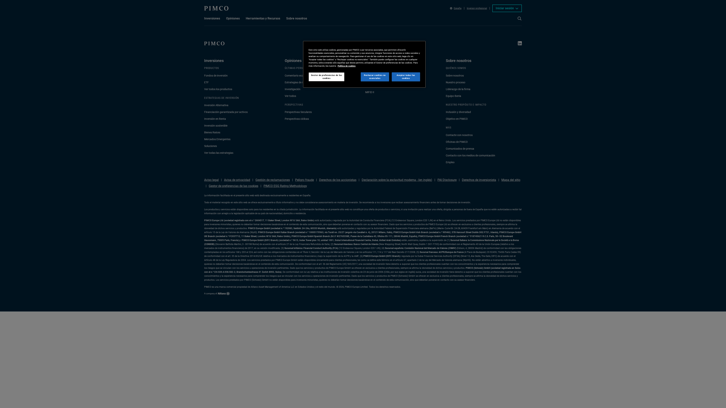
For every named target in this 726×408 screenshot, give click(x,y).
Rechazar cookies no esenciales (375, 77)
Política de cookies (347, 66)
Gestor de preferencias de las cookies (326, 77)
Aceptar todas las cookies (406, 77)
